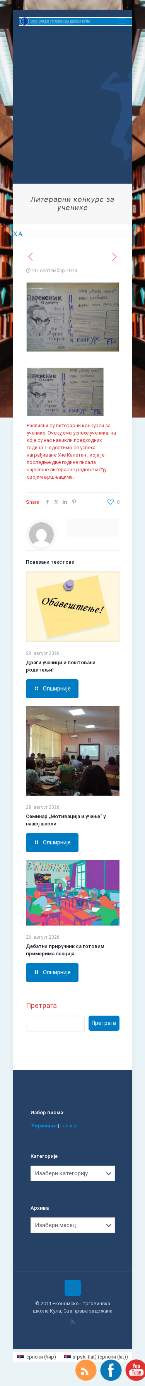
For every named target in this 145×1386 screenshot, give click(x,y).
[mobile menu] (121, 21)
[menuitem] (36, 1357)
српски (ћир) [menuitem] (41, 1357)
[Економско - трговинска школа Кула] (75, 21)
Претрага (41, 1005)
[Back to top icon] (73, 1288)
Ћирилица (44, 1126)
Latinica (69, 1126)
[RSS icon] (72, 1321)
